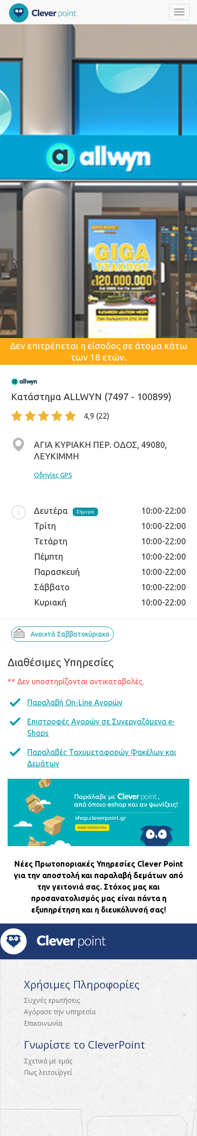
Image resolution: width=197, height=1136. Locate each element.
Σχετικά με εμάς (48, 1060)
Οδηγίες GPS (53, 475)
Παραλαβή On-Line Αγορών (74, 702)
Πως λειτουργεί (48, 1072)
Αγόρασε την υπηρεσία (60, 1011)
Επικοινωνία (43, 1023)
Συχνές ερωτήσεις (52, 1000)
